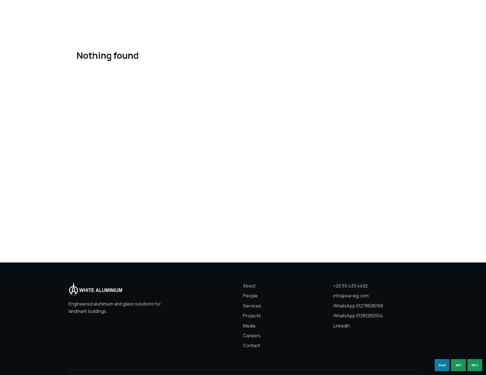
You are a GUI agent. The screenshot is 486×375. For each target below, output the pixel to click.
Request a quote (397, 12)
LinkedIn (341, 326)
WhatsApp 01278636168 (358, 306)
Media (283, 12)
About (194, 12)
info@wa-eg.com (351, 296)
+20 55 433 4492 (350, 286)
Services (237, 12)
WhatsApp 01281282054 (358, 316)
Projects (261, 12)
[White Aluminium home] (102, 12)
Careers (304, 12)
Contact (251, 345)
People (214, 12)
